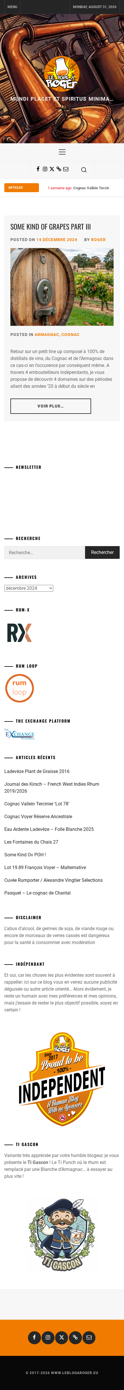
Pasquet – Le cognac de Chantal (37, 893)
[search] (84, 170)
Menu (12, 7)
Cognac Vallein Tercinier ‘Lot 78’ (36, 804)
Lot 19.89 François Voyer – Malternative (45, 867)
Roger (98, 239)
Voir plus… (50, 406)
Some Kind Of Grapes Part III (50, 226)
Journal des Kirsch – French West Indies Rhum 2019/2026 (51, 787)
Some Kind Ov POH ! (25, 854)
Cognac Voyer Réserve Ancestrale (38, 816)
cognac (70, 334)
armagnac (47, 334)
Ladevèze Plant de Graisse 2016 (36, 771)
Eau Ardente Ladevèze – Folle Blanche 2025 (49, 829)
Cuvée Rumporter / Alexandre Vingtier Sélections (53, 880)
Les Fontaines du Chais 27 (31, 842)
